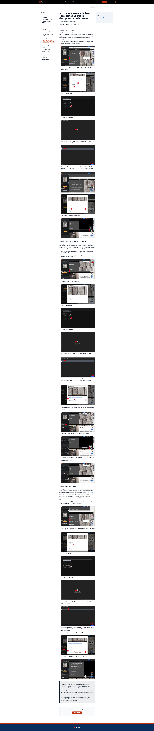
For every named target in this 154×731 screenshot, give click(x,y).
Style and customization (47, 44)
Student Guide (44, 14)
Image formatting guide (47, 31)
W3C (80, 32)
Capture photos (45, 29)
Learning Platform (65, 1)
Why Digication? (75, 1)
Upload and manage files (47, 25)
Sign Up (104, 1)
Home (43, 12)
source (87, 36)
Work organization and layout (48, 45)
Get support (112, 1)
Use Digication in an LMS (47, 55)
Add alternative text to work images (48, 35)
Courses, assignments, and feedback (47, 53)
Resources (84, 1)
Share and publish (46, 49)
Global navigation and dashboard (46, 22)
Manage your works (46, 51)
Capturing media (45, 27)
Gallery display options (47, 32)
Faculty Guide (44, 57)
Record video (45, 38)
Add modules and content (47, 24)
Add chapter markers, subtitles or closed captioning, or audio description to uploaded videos (49, 41)
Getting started (45, 15)
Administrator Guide (45, 59)
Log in (99, 1)
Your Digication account (47, 19)
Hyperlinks (44, 47)
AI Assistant (44, 17)
